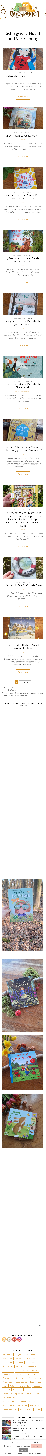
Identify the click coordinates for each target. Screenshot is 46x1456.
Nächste (26, 682)
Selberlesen (29, 1390)
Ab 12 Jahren (20, 1366)
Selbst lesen (7, 1394)
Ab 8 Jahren (7, 1362)
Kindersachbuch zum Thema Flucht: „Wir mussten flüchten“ (23, 197)
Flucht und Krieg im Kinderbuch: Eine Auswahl (23, 385)
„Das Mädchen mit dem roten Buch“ (23, 76)
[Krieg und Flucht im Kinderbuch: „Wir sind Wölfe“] (23, 304)
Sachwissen (17, 1390)
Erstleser (34, 1370)
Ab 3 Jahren (19, 1355)
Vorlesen (32, 1401)
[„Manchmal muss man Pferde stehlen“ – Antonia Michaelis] (23, 241)
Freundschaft (8, 1374)
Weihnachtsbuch (36, 1405)
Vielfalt (37, 1394)
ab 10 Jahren (31, 1362)
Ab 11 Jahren (8, 1366)
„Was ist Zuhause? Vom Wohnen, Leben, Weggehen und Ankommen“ (23, 448)
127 (22, 1425)
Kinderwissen (8, 1382)
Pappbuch (37, 1386)
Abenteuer (32, 1366)
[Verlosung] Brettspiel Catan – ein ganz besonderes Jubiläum (28, 1429)
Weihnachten (22, 1405)
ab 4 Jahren (30, 1355)
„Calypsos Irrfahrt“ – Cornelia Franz (23, 585)
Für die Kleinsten (22, 1374)
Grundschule (8, 1378)
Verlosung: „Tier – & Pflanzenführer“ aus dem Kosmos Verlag (27, 1437)
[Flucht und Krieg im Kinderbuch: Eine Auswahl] (23, 366)
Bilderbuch (7, 1370)
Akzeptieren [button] (36, 1446)
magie (5, 1386)
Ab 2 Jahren (7, 1355)
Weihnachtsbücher (10, 1409)
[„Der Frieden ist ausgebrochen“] (23, 118)
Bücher (22, 80)
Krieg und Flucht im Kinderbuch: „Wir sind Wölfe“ (23, 322)
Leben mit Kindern (25, 391)
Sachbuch (6, 1390)
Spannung (19, 1394)
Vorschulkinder (8, 1405)
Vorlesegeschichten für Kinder (14, 1401)
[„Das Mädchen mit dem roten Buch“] (23, 58)
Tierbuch (29, 1394)
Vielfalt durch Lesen (10, 1397)
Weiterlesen (23, 97)
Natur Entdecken (23, 1386)
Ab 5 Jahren (7, 1358)
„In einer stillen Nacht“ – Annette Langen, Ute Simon (23, 646)
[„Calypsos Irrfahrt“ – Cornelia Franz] (23, 568)
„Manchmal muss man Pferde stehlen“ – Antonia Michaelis (23, 260)
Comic (16, 1370)
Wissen (37, 1409)
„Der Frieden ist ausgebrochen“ (23, 135)
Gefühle (35, 1374)
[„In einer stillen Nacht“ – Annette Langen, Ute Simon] (23, 627)
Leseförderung (21, 1382)
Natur (12, 1386)
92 (23, 1433)
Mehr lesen (36, 1453)
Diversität (25, 1370)
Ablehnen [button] (23, 1450)
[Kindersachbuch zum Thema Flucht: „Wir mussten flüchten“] (23, 178)
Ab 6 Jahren (19, 1358)
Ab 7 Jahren (30, 1358)
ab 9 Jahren (19, 1362)
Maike (30, 73)
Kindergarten (21, 1378)
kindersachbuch (34, 1378)
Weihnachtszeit (26, 1409)
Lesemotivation (36, 1382)
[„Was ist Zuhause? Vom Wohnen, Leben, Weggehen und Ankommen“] (23, 429)
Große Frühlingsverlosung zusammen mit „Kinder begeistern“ (27, 1422)
